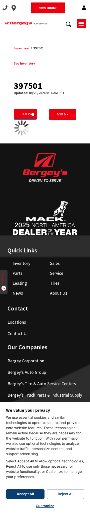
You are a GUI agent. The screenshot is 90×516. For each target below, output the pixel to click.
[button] (84, 8)
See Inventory (24, 63)
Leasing (19, 283)
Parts (17, 273)
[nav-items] (5, 7)
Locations (17, 322)
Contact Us (18, 333)
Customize (45, 506)
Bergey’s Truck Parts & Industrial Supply (45, 395)
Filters (27, 114)
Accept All (25, 494)
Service (56, 273)
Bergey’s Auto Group (27, 372)
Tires (55, 283)
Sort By (62, 114)
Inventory (21, 48)
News (17, 293)
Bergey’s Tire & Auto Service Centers (42, 383)
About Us (58, 293)
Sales (55, 263)
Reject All (66, 494)
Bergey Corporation (26, 361)
